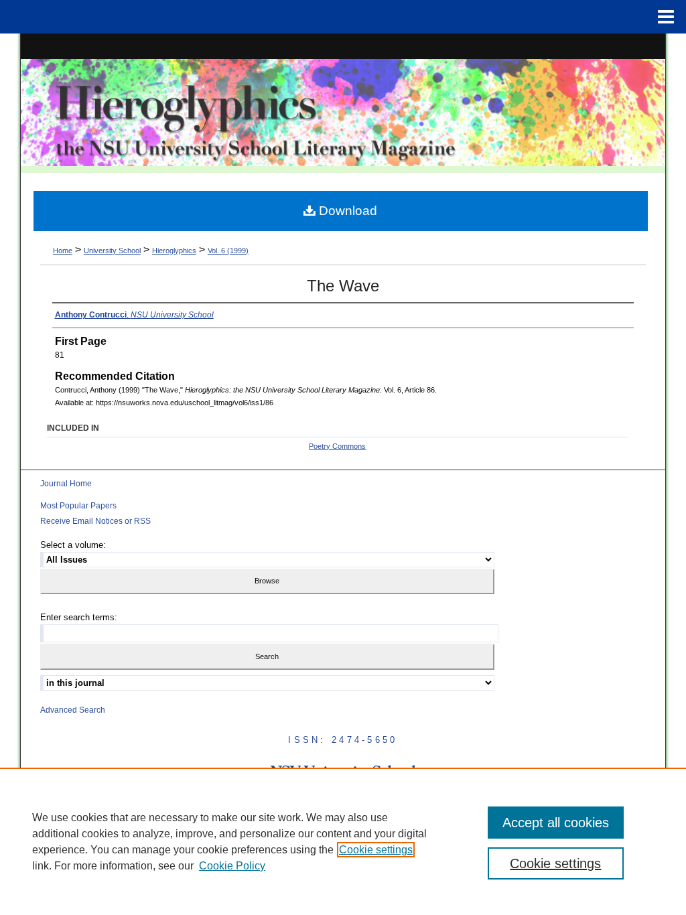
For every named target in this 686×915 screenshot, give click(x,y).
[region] (343, 841)
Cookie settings (376, 849)
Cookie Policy (232, 865)
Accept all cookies (555, 822)
